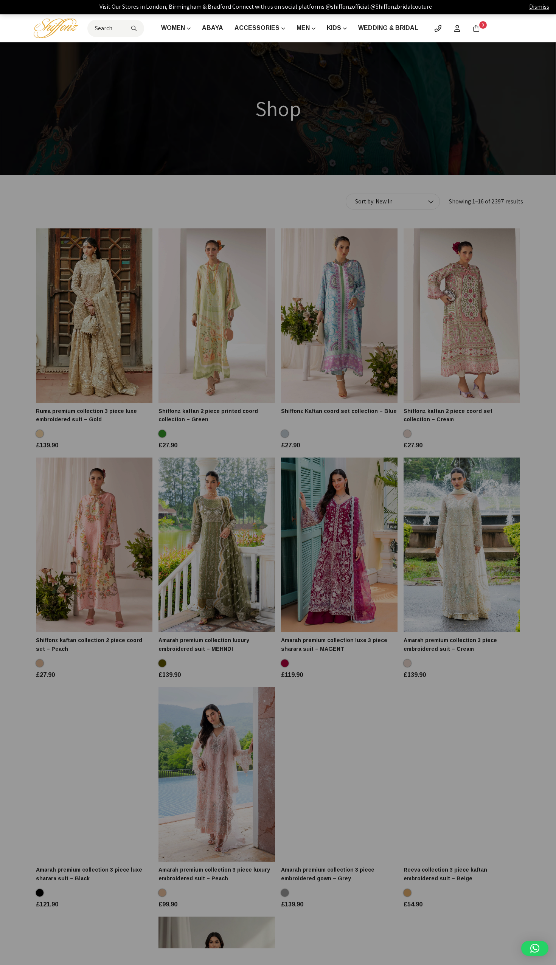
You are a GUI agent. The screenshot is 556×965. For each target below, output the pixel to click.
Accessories (257, 28)
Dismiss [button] (539, 7)
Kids (334, 28)
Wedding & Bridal (388, 28)
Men (303, 28)
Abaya (212, 28)
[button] (534, 948)
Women (173, 28)
